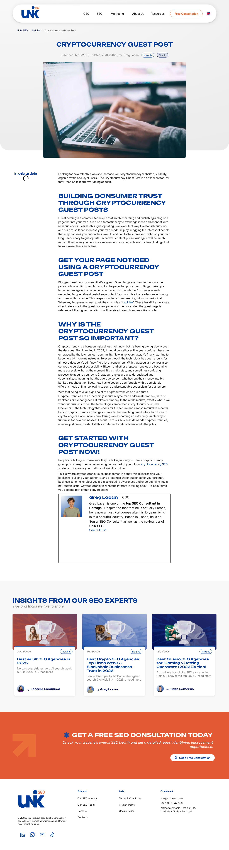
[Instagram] (108, 547)
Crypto (162, 55)
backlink (127, 302)
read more (46, 672)
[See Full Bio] (108, 530)
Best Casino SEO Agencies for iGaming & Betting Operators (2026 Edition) (183, 663)
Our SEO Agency (87, 798)
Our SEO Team (86, 804)
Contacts (82, 817)
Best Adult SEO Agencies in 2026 (43, 661)
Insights (36, 30)
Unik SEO (22, 30)
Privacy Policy (127, 804)
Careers (82, 810)
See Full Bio (97, 530)
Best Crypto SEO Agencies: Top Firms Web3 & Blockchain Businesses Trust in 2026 (113, 665)
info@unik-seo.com (171, 798)
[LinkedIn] (148, 547)
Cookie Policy (126, 810)
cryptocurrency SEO (154, 464)
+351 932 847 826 (171, 803)
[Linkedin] (22, 834)
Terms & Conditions (130, 798)
